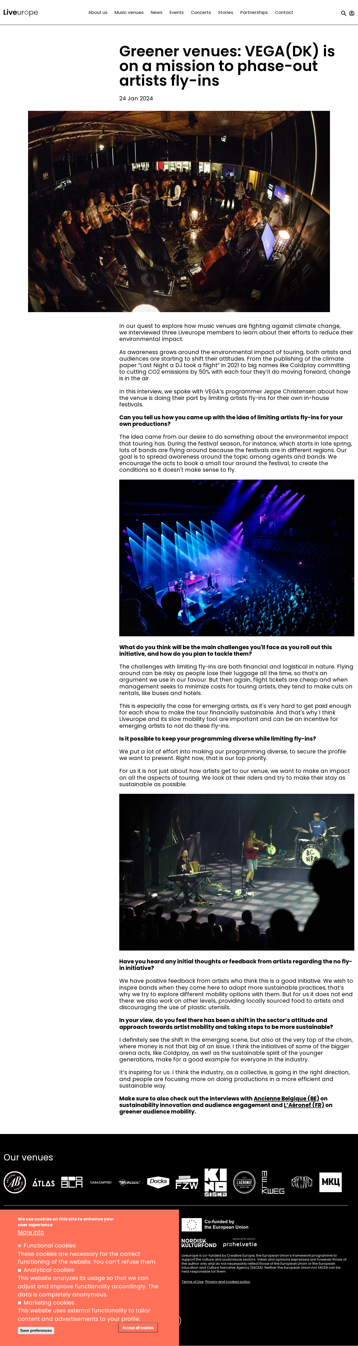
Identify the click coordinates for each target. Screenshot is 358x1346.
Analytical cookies (49, 1270)
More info (31, 1232)
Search (343, 13)
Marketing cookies (49, 1302)
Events (177, 12)
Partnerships (254, 12)
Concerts (201, 12)
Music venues (129, 12)
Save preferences (36, 1330)
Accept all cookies (138, 1327)
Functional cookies (50, 1246)
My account (351, 13)
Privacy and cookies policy (227, 1281)
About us (97, 12)
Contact (284, 12)
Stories (225, 12)
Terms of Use (193, 1281)
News (156, 12)
